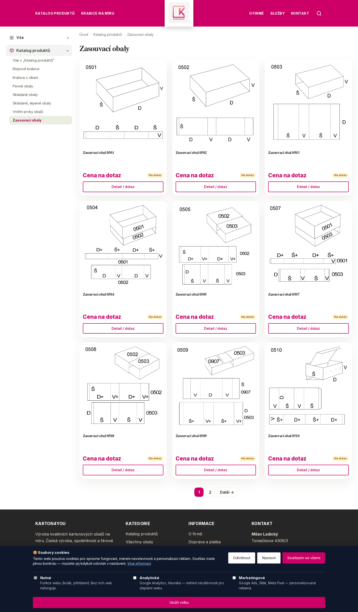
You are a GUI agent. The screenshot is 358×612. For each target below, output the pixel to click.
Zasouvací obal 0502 (191, 152)
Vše (20, 37)
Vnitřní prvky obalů (28, 112)
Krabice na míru (97, 13)
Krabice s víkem (25, 77)
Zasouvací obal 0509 (191, 435)
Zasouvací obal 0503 (283, 152)
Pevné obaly (23, 86)
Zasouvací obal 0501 (98, 152)
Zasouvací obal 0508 (98, 435)
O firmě (256, 13)
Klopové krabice (26, 69)
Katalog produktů (55, 13)
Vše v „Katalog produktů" (33, 60)
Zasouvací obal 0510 (283, 435)
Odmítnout (241, 558)
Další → (227, 492)
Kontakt (300, 13)
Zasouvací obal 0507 (283, 294)
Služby (277, 13)
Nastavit (269, 558)
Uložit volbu (179, 602)
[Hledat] (319, 13)
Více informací (139, 563)
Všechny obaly (139, 541)
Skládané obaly (25, 95)
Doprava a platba (204, 541)
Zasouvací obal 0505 (191, 294)
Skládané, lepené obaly (32, 103)
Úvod (83, 34)
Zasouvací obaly (27, 120)
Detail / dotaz (123, 187)
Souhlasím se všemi (303, 558)
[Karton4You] (179, 13)
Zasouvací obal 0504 (98, 294)
